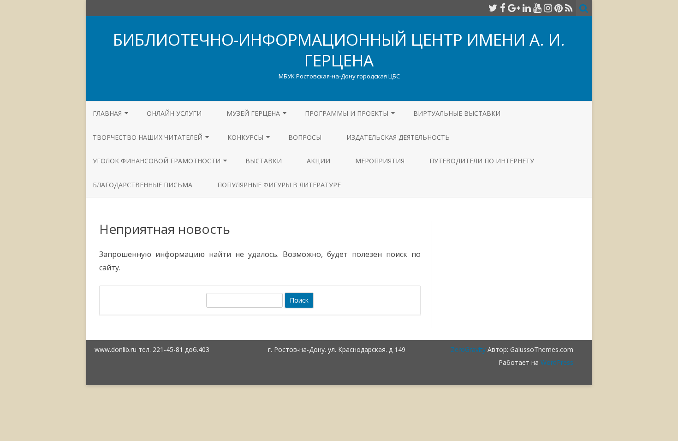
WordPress (556, 362)
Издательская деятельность (398, 137)
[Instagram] (548, 7)
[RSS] (569, 7)
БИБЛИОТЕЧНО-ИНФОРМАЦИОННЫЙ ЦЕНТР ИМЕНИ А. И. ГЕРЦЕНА (339, 50)
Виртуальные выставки (456, 113)
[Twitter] (493, 7)
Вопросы (304, 137)
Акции (318, 160)
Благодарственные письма (142, 184)
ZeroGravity (468, 349)
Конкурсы (245, 137)
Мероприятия (379, 160)
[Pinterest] (558, 7)
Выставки (263, 160)
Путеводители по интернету (481, 160)
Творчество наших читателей (147, 137)
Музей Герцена (253, 113)
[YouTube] (537, 7)
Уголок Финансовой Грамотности (156, 160)
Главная (107, 113)
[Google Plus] (514, 7)
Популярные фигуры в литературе (279, 184)
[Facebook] (503, 7)
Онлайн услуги (174, 113)
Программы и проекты (346, 113)
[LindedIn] (527, 7)
